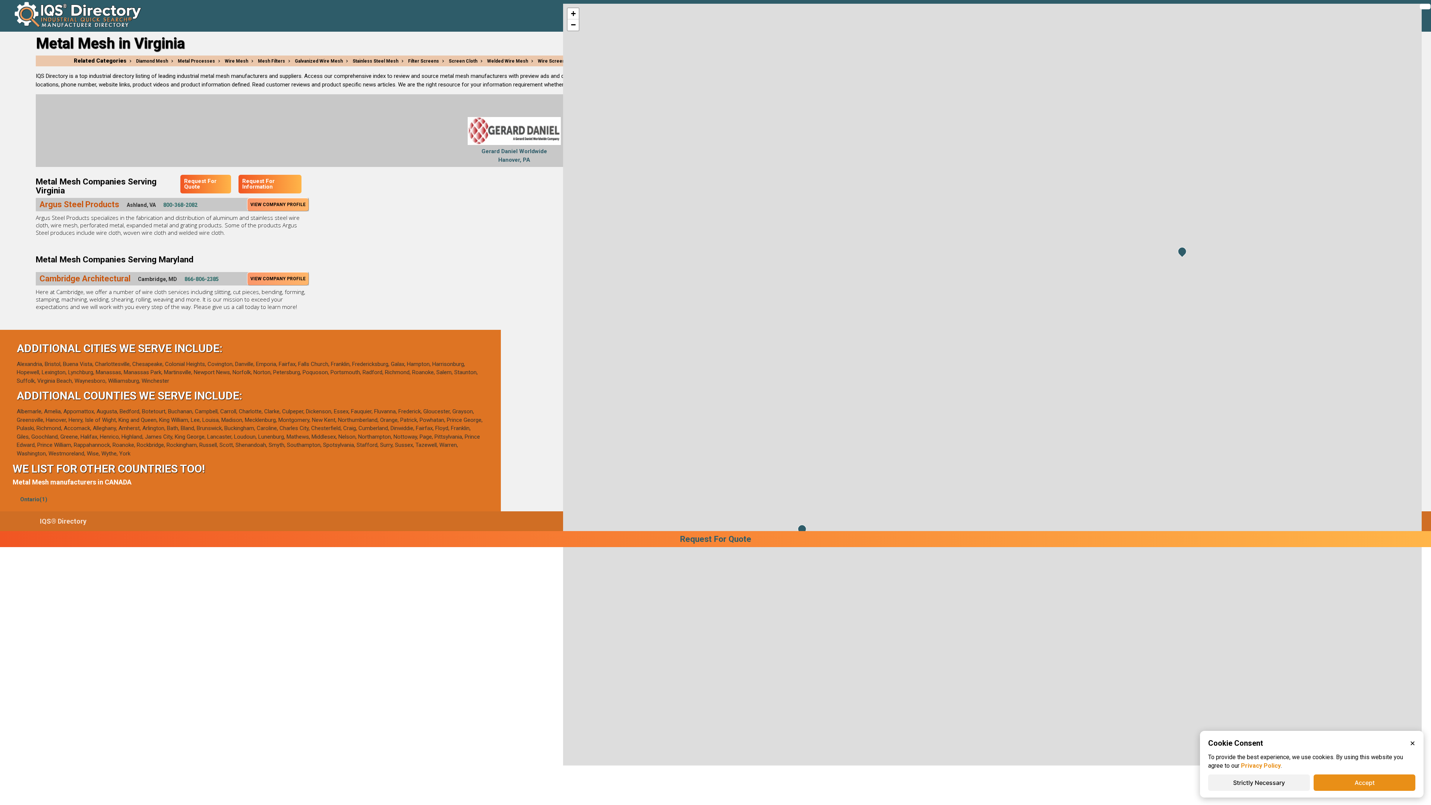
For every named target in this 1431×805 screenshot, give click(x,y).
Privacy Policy (1261, 765)
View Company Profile (278, 204)
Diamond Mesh (152, 61)
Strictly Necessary (1259, 782)
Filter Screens (423, 61)
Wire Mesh (236, 61)
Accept (1365, 782)
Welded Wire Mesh (507, 61)
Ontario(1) (33, 499)
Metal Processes (196, 61)
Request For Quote (200, 184)
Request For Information (258, 184)
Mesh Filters (271, 61)
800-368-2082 (180, 205)
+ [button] (573, 13)
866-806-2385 (201, 279)
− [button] (573, 24)
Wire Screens (553, 61)
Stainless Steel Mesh (375, 61)
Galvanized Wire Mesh (319, 61)
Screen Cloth (463, 61)
